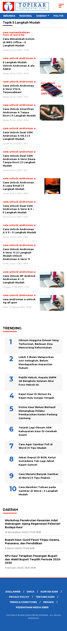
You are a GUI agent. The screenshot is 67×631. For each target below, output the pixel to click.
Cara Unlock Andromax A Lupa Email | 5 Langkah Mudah (18, 185)
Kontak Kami (49, 591)
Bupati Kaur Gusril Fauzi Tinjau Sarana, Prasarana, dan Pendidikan (32, 541)
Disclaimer (12, 591)
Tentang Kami (45, 596)
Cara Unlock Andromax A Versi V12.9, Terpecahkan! (18, 89)
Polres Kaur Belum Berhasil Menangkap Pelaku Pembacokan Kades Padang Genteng (38, 413)
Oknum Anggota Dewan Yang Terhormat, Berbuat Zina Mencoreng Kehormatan (39, 344)
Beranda (9, 15)
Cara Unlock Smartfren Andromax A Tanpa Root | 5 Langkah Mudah (19, 112)
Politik (58, 15)
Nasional (25, 15)
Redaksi (48, 602)
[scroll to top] (62, 609)
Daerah (41, 15)
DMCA (30, 591)
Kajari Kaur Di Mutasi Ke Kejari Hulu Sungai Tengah (36, 396)
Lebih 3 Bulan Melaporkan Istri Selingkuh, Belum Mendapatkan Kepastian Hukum (36, 362)
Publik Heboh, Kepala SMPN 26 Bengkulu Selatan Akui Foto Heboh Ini (37, 381)
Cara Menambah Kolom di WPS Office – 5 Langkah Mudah (18, 42)
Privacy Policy (19, 596)
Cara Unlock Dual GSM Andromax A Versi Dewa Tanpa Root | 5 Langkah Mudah (19, 160)
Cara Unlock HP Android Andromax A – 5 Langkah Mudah (19, 279)
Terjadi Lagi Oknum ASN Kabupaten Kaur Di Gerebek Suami (38, 431)
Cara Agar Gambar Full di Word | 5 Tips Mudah (36, 446)
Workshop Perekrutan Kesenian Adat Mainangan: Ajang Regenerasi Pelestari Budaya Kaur (32, 524)
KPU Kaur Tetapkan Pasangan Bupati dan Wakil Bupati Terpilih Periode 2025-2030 (33, 559)
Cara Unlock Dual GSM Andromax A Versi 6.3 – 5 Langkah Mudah (18, 209)
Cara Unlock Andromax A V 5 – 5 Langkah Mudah (19, 231)
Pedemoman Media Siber (32, 607)
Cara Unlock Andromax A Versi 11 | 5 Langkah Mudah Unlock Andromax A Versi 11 (18, 254)
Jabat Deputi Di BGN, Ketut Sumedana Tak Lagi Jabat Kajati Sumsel (37, 461)
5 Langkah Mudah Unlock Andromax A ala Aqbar (18, 65)
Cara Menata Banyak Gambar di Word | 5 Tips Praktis (38, 476)
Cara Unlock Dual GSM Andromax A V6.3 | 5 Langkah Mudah (18, 135)
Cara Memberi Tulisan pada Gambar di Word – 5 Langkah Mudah (38, 491)
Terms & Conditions (23, 602)
